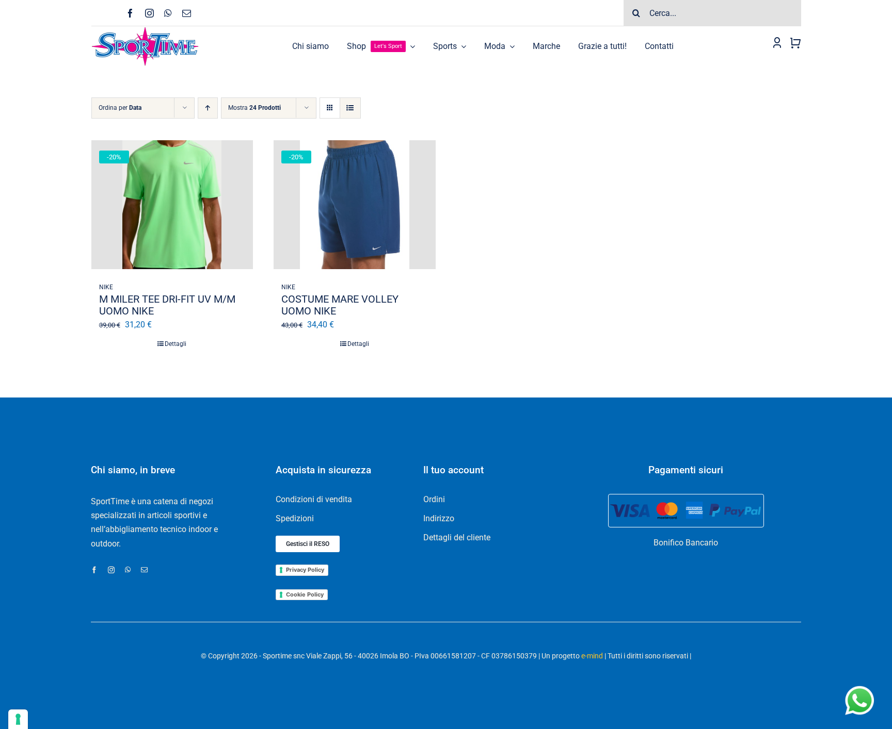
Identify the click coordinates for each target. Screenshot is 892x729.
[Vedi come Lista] (350, 108)
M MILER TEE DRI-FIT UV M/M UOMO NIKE (167, 305)
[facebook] (130, 13)
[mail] (186, 13)
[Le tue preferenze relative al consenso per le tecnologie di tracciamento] (18, 719)
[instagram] (149, 13)
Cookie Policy (305, 594)
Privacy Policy (305, 569)
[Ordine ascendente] (208, 108)
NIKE (106, 287)
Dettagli (175, 343)
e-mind (592, 656)
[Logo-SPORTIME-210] (145, 30)
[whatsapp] (168, 13)
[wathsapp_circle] (858, 686)
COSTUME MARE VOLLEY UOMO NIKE (340, 305)
